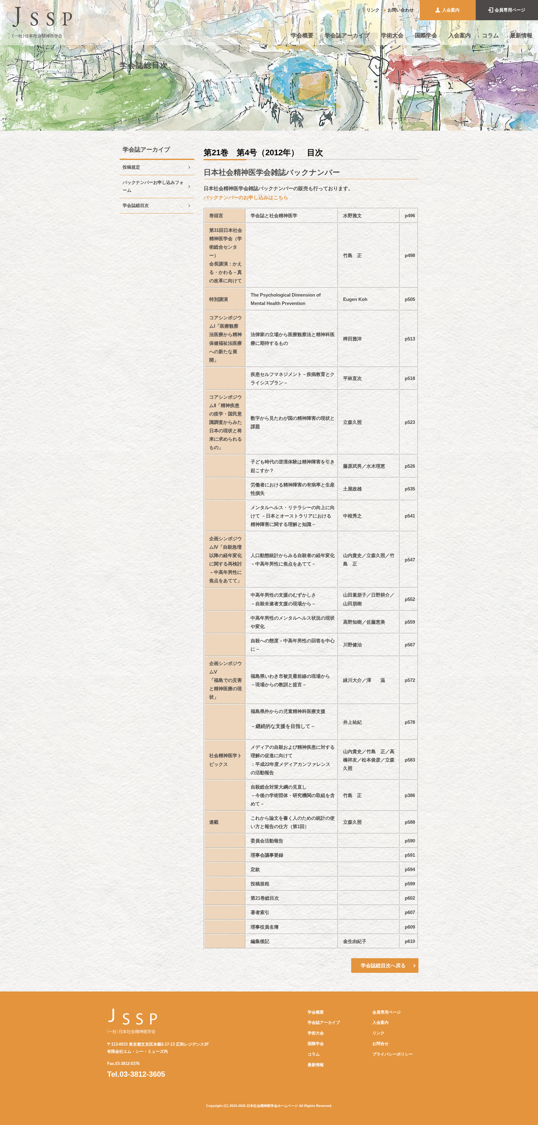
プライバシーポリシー (392, 1054)
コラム (490, 35)
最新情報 (521, 35)
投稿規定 (131, 167)
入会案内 (451, 9)
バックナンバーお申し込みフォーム (153, 186)
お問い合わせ (401, 9)
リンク (373, 9)
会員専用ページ (510, 9)
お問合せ (380, 1043)
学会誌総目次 (136, 205)
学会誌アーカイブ (347, 35)
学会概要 (302, 35)
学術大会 (392, 35)
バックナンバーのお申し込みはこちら (246, 197)
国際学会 (426, 35)
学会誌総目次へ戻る (383, 965)
